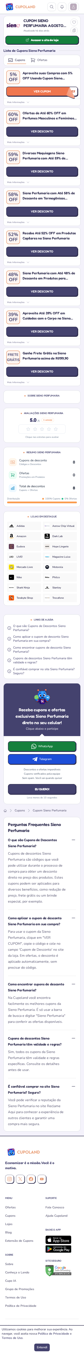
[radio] (56, 429)
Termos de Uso (15, 1297)
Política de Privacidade (20, 1306)
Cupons (20, 60)
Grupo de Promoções (19, 1289)
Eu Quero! (42, 789)
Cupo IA (10, 1281)
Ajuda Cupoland (56, 1216)
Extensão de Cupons (19, 1241)
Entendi (42, 1347)
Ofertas (42, 60)
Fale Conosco (54, 1207)
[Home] (5, 810)
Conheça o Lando (17, 1272)
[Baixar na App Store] (62, 1240)
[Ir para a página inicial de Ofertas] (22, 1152)
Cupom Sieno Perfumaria (49, 810)
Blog (8, 1232)
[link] (24, 526)
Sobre (9, 1264)
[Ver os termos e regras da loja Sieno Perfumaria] (74, 30)
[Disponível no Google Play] (62, 1249)
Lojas (8, 1224)
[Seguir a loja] (74, 22)
